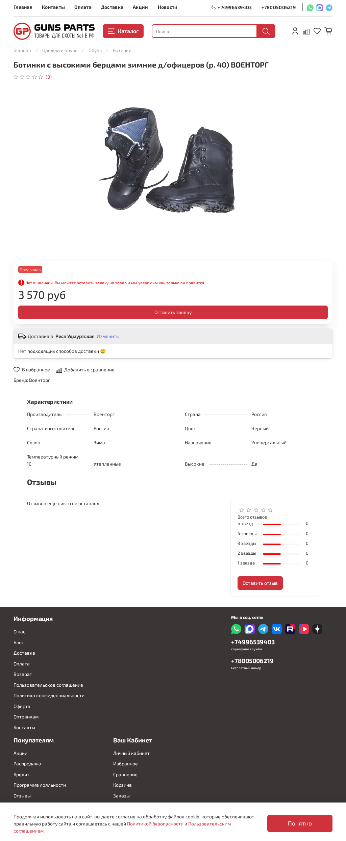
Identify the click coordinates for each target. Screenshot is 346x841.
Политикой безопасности (155, 823)
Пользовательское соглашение (48, 685)
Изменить (108, 336)
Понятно (300, 823)
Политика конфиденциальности (49, 695)
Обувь (95, 50)
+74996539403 (235, 7)
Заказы (121, 795)
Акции (140, 7)
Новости (168, 7)
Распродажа (27, 763)
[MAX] (319, 7)
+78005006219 (279, 7)
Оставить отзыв (260, 583)
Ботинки (122, 50)
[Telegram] (329, 7)
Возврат (23, 674)
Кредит (21, 774)
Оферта (22, 706)
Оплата (83, 7)
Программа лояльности (40, 785)
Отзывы (22, 795)
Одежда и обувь (59, 50)
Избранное (125, 763)
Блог (19, 642)
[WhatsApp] (310, 7)
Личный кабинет (131, 753)
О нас (19, 631)
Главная (23, 7)
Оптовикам (26, 716)
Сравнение (125, 774)
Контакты (53, 7)
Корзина (122, 785)
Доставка (112, 7)
